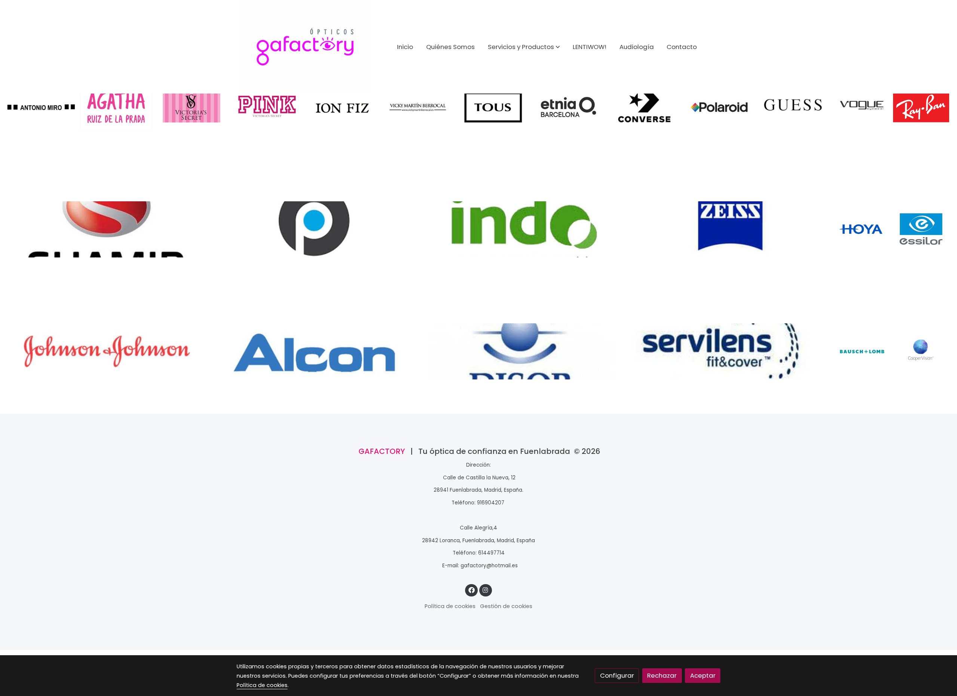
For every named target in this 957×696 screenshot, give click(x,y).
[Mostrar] (41, 107)
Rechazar (662, 675)
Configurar (617, 675)
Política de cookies (450, 606)
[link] (305, 47)
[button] (523, 47)
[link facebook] (471, 589)
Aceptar (703, 675)
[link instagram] (486, 589)
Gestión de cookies (506, 606)
